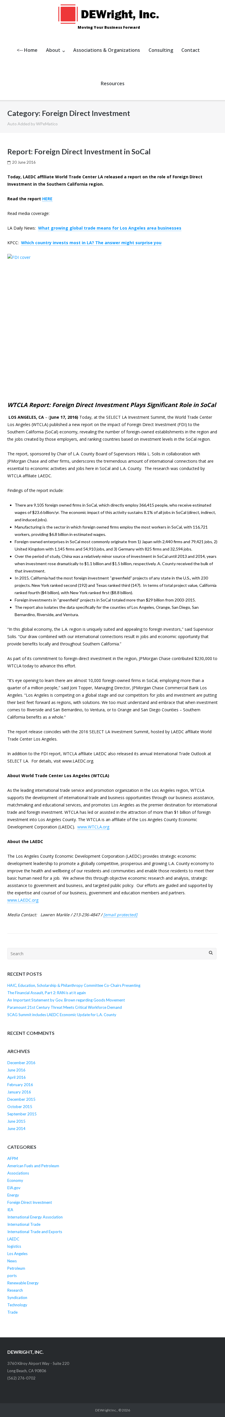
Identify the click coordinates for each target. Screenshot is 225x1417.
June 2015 (16, 1121)
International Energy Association (35, 1217)
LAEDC (13, 1239)
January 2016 (19, 1092)
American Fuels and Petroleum (33, 1165)
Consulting (161, 50)
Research (15, 1290)
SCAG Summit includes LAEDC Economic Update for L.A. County (61, 1014)
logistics (14, 1246)
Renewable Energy (23, 1283)
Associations (18, 1173)
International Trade (23, 1224)
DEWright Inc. (106, 1410)
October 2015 (19, 1106)
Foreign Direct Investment (29, 1202)
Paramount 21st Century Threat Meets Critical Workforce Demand (64, 1007)
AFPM (12, 1158)
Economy (15, 1180)
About (53, 50)
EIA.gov (14, 1187)
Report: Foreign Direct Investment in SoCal (79, 151)
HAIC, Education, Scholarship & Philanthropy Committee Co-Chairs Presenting (73, 985)
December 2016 (21, 1062)
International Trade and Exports (34, 1231)
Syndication (17, 1297)
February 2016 (20, 1084)
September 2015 (22, 1114)
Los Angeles (17, 1253)
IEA (10, 1209)
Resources (113, 83)
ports (12, 1275)
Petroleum (16, 1268)
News (12, 1261)
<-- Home (27, 50)
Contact (190, 50)
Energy (13, 1195)
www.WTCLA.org (93, 827)
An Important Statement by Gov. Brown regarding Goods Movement (66, 1000)
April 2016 (16, 1077)
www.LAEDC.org (22, 900)
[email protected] (120, 914)
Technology (17, 1305)
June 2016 (16, 1070)
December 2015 (21, 1099)
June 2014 (16, 1128)
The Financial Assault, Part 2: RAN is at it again (46, 992)
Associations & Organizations (106, 50)
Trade (12, 1312)
